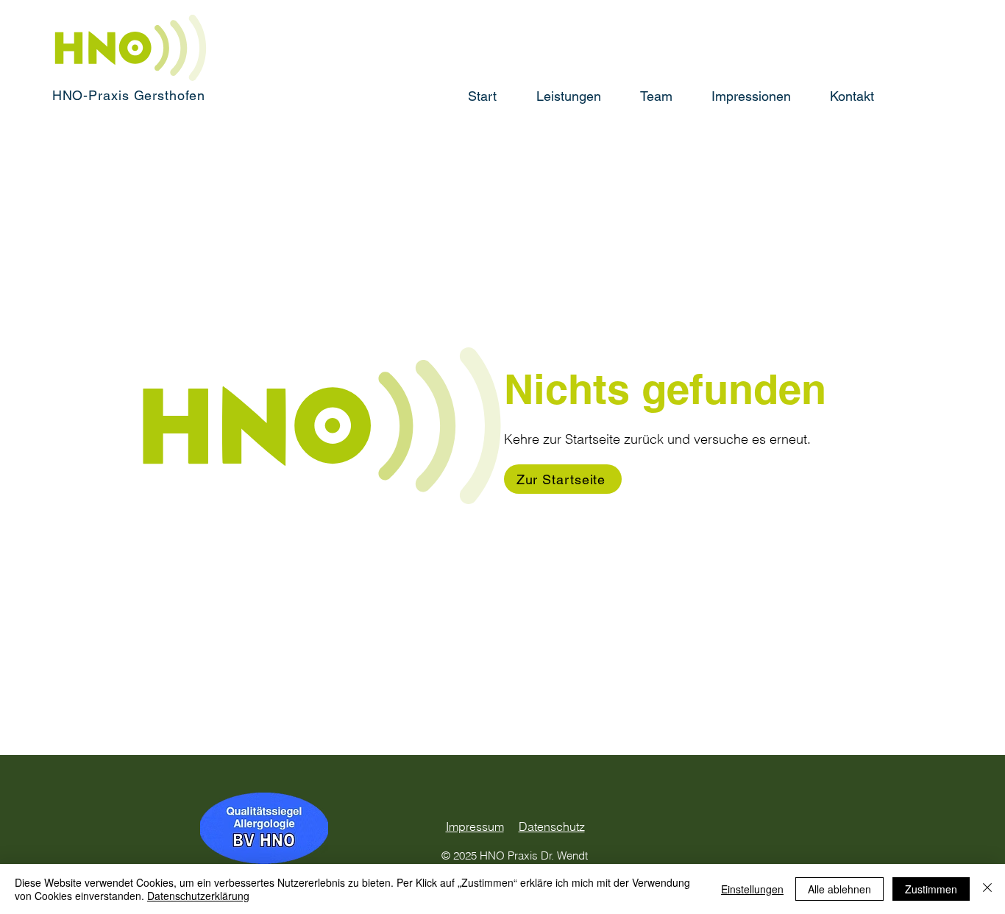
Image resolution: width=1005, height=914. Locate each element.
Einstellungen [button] (752, 889)
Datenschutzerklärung (198, 895)
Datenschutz (552, 826)
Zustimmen (931, 889)
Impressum (475, 826)
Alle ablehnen (839, 889)
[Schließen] (987, 889)
